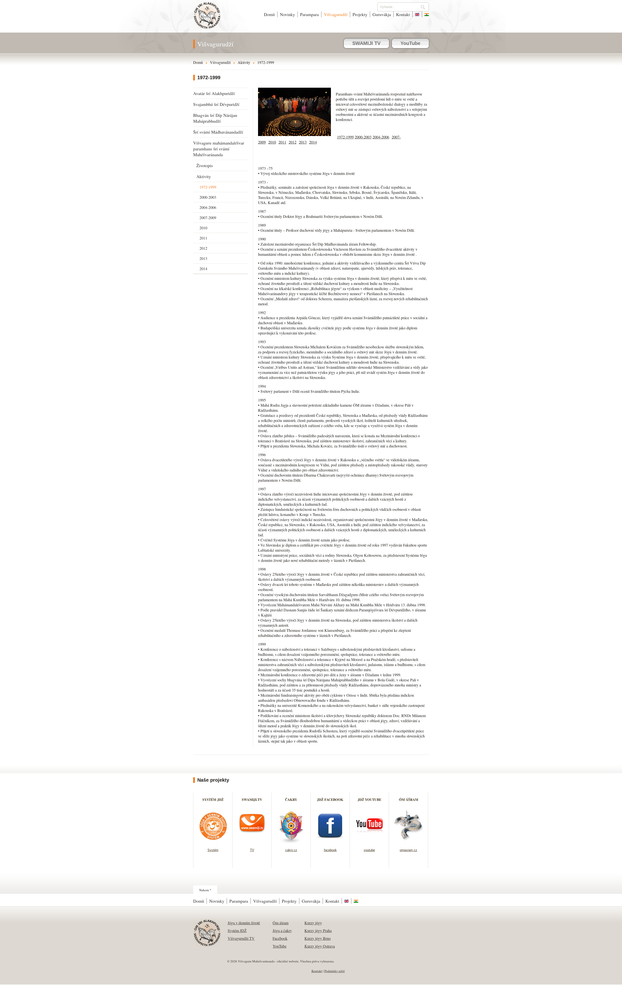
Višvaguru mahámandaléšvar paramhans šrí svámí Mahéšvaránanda (218, 148)
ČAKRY (291, 799)
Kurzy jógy (313, 922)
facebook (330, 850)
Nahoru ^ (205, 890)
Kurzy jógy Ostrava (319, 946)
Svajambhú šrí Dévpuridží (216, 104)
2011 (203, 237)
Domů (269, 14)
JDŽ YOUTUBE (369, 799)
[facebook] (330, 842)
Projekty (360, 14)
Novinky (287, 14)
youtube (369, 850)
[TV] (252, 842)
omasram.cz (408, 850)
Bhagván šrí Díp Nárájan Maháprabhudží (215, 118)
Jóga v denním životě (244, 922)
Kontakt (403, 14)
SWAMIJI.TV (252, 799)
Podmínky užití (334, 971)
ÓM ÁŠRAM (408, 799)
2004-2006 (207, 207)
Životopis (204, 165)
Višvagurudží (335, 14)
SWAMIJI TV (366, 43)
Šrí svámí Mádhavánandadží (218, 132)
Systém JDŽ (237, 930)
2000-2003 (207, 197)
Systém (212, 850)
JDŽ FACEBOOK (330, 799)
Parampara (309, 14)
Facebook (280, 938)
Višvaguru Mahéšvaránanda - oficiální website (207, 19)
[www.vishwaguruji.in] (425, 14)
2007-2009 (207, 217)
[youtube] (369, 842)
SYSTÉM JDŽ (213, 799)
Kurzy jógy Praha (318, 930)
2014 (203, 268)
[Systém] (213, 842)
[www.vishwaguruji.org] (417, 14)
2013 (203, 258)
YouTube (410, 43)
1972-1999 (207, 186)
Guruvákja (381, 14)
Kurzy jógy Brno (317, 938)
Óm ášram (280, 922)
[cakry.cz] (291, 842)
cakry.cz (291, 850)
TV (252, 850)
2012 (203, 248)
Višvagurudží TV (241, 938)
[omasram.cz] (408, 842)
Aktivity (203, 176)
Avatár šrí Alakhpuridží (214, 93)
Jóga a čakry (282, 930)
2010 (203, 227)
